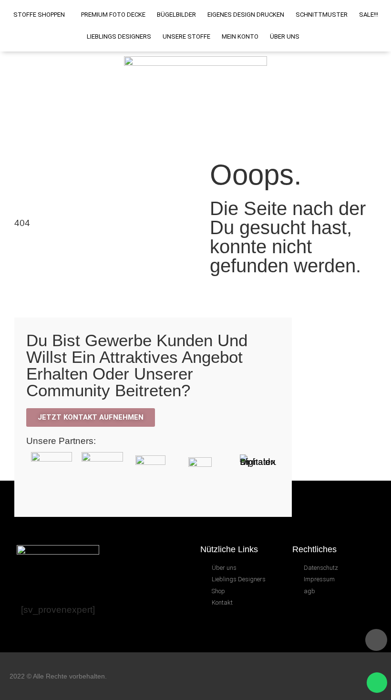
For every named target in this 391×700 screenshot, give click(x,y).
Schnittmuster (322, 14)
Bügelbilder (176, 14)
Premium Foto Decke (113, 14)
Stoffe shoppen (39, 14)
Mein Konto (240, 36)
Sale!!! (368, 14)
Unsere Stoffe (186, 36)
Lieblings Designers (119, 36)
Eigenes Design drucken (245, 14)
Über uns (284, 36)
